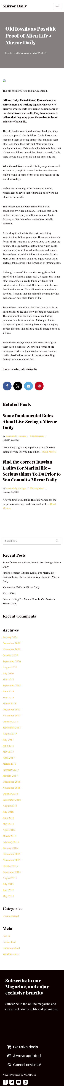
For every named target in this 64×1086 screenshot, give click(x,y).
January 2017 (10, 775)
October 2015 (10, 866)
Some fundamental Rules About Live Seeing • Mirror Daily (30, 421)
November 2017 (11, 715)
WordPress (30, 1074)
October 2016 (10, 793)
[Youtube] (18, 1082)
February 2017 (11, 769)
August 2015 (10, 878)
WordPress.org (11, 954)
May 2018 (8, 697)
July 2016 (8, 811)
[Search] (57, 541)
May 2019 (8, 679)
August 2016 (10, 805)
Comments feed (11, 948)
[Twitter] (17, 386)
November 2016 (11, 787)
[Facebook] (7, 386)
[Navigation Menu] (57, 6)
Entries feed (9, 942)
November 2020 (11, 649)
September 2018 (12, 685)
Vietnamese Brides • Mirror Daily (21, 587)
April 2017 (9, 757)
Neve (5, 1074)
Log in (6, 936)
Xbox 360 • (9, 593)
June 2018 (8, 691)
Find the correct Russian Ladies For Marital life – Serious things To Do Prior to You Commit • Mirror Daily (32, 470)
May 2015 (8, 896)
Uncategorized (37, 435)
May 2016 (8, 823)
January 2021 (10, 637)
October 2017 (10, 721)
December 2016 (11, 781)
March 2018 (9, 703)
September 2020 (12, 661)
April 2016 (9, 829)
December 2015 (11, 854)
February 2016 (11, 842)
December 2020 (11, 643)
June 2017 (8, 745)
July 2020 (8, 673)
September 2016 (12, 799)
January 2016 (10, 848)
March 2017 (9, 763)
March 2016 (9, 836)
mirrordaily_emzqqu (18, 53)
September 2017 (12, 727)
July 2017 (8, 739)
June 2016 (8, 817)
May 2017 (8, 751)
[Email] (28, 386)
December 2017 (11, 709)
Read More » (49, 451)
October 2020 (10, 655)
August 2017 (10, 733)
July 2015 (8, 884)
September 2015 (12, 872)
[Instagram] (25, 1082)
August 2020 (10, 667)
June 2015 (8, 890)
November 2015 (11, 860)
